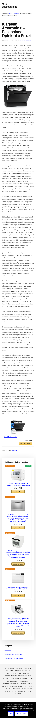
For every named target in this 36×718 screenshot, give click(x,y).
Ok (11, 714)
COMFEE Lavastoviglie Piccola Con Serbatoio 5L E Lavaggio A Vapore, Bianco (18, 484)
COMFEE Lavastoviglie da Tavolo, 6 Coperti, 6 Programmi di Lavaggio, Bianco (18, 588)
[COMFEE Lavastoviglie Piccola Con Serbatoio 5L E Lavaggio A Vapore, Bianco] (18, 474)
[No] (34, 710)
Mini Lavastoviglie (9, 5)
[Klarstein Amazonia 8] (18, 427)
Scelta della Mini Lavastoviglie (13, 654)
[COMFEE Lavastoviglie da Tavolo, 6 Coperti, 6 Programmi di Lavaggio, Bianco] (18, 578)
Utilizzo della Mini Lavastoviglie (14, 658)
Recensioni (15, 450)
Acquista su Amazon (25, 443)
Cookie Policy (21, 714)
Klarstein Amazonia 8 (10, 437)
